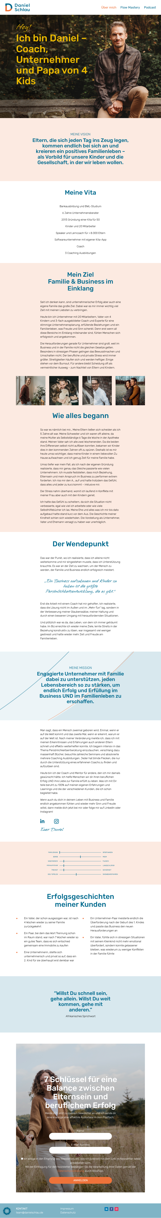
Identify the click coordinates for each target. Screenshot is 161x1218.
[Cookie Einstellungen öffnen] (7, 1213)
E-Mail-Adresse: (80, 1144)
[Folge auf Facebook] (111, 1209)
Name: (80, 1130)
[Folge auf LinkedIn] (106, 1209)
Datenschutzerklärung (71, 1170)
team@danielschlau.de (29, 1212)
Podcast (150, 7)
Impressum (67, 1208)
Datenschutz (68, 1212)
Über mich (108, 7)
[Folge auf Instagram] (116, 1209)
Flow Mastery (130, 7)
